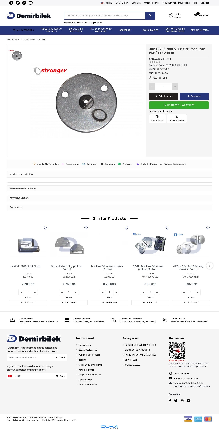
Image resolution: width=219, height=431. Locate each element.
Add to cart (165, 96)
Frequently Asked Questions (176, 2)
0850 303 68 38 (181, 373)
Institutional (85, 338)
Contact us (176, 338)
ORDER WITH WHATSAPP (180, 105)
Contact (204, 2)
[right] (210, 265)
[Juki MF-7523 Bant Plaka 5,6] (28, 244)
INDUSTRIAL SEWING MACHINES (140, 344)
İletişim (82, 359)
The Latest (69, 22)
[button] (200, 16)
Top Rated (96, 22)
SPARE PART (131, 359)
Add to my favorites (162, 111)
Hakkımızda (85, 344)
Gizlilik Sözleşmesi (88, 349)
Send (62, 357)
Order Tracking (151, 2)
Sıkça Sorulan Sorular (90, 374)
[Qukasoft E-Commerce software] (109, 427)
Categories (130, 338)
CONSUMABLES (132, 364)
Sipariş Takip (85, 379)
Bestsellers (82, 22)
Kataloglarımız (86, 369)
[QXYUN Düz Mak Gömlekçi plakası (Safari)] (150, 244)
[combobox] (10, 376)
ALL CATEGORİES (25, 30)
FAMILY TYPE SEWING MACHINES (140, 354)
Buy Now (196, 96)
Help (195, 2)
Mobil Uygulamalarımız (90, 364)
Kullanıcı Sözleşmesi (89, 354)
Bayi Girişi (136, 2)
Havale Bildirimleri (88, 384)
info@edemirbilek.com (186, 378)
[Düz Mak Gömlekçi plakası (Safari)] (69, 244)
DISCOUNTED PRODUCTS (137, 349)
